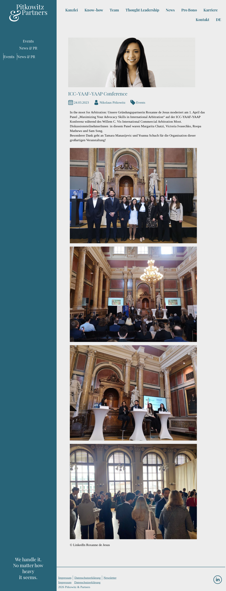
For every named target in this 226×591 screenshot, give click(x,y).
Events (140, 102)
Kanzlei (71, 9)
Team (114, 9)
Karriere (210, 9)
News (170, 9)
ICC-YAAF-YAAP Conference (97, 94)
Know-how (94, 9)
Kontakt (202, 19)
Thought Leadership (142, 9)
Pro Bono (189, 9)
